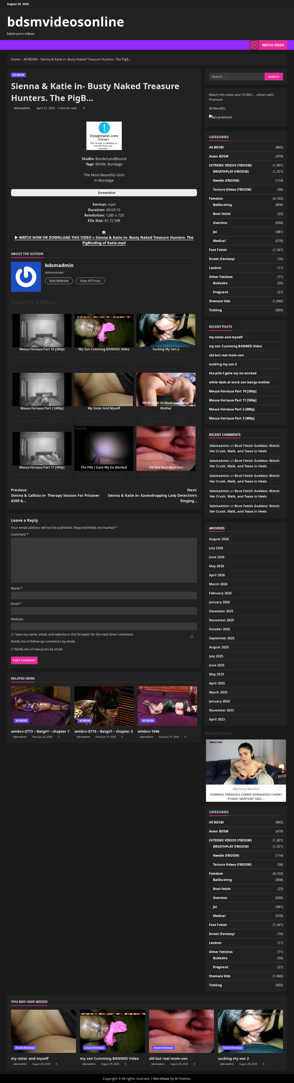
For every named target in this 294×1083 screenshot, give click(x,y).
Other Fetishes (221, 277)
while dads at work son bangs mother (239, 382)
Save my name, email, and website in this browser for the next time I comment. (74, 634)
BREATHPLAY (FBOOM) (231, 171)
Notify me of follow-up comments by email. (43, 641)
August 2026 (219, 539)
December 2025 (221, 611)
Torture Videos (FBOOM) (232, 189)
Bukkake (220, 283)
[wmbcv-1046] (167, 706)
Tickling (215, 310)
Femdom (216, 198)
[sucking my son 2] (250, 1031)
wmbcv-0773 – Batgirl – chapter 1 (40, 731)
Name (17, 588)
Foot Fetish (218, 250)
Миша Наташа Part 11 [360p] (41, 467)
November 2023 (221, 710)
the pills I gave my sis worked (104, 467)
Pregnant (220, 292)
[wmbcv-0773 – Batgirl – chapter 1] (40, 706)
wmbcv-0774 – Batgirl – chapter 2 (103, 731)
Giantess (220, 223)
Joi (215, 232)
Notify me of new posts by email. (38, 649)
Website (17, 619)
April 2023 (217, 719)
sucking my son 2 (166, 349)
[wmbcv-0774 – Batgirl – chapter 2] (104, 706)
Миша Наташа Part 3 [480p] (232, 418)
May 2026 (216, 566)
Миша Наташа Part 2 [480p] (42, 408)
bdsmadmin (22, 108)
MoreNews (161, 1078)
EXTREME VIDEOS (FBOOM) (230, 165)
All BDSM (18, 75)
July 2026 (216, 548)
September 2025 (221, 638)
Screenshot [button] (107, 192)
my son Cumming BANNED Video (104, 349)
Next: (152, 495)
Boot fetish (222, 214)
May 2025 (216, 674)
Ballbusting (222, 204)
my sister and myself (104, 408)
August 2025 (219, 647)
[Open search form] (245, 45)
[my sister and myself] (43, 1031)
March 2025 (218, 692)
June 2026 (216, 557)
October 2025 (219, 629)
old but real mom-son (166, 467)
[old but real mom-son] (181, 1031)
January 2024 (219, 701)
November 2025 (221, 620)
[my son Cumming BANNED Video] (112, 1031)
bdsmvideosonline (65, 21)
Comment (20, 534)
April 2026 (217, 575)
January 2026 (219, 602)
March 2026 (218, 584)
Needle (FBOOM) (226, 180)
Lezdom (215, 268)
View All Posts (90, 281)
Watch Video (273, 45)
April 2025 (217, 683)
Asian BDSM (218, 156)
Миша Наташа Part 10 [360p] (41, 349)
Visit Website (59, 281)
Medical (219, 241)
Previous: (55, 495)
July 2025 (216, 656)
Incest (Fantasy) (222, 259)
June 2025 (216, 665)
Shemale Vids (219, 301)
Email (16, 603)
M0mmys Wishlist (246, 789)
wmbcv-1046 (148, 731)
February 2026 (220, 593)
